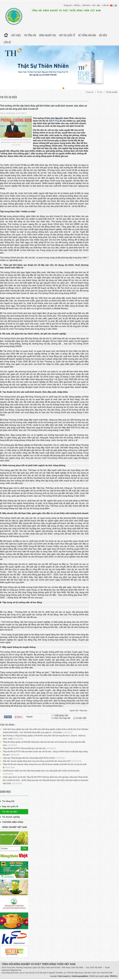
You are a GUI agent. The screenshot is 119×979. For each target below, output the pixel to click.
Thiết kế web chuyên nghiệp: (99, 976)
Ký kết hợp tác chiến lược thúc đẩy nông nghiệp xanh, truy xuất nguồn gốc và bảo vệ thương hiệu (41, 771)
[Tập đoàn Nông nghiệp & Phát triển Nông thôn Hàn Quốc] (14, 937)
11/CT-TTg (54, 121)
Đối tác (77, 5)
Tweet (29, 717)
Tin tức (99, 92)
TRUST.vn (113, 976)
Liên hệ (106, 5)
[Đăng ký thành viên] (14, 838)
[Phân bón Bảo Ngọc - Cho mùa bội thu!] (14, 904)
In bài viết (81, 718)
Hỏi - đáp (96, 5)
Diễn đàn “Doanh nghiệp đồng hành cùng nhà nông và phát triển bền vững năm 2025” (37, 761)
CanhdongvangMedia (80, 976)
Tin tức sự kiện (112, 92)
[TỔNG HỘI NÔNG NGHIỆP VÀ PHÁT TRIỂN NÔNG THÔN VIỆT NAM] (14, 16)
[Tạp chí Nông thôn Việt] (14, 856)
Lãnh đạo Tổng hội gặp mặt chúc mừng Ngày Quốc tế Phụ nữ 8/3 (28, 758)
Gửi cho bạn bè (62, 718)
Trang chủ (68, 5)
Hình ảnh (86, 5)
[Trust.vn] (14, 952)
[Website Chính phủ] (14, 887)
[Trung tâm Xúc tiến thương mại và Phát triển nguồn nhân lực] (14, 870)
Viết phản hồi (61, 715)
